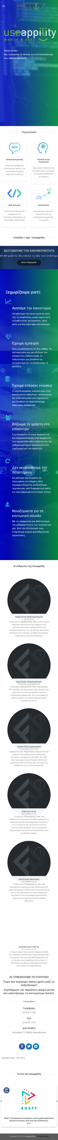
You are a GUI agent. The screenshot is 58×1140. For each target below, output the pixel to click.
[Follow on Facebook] (22, 1046)
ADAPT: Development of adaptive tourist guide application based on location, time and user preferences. (29, 1119)
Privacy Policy (43, 1136)
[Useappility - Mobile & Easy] (29, 6)
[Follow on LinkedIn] (36, 1046)
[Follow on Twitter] (29, 1046)
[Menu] (3, 6)
